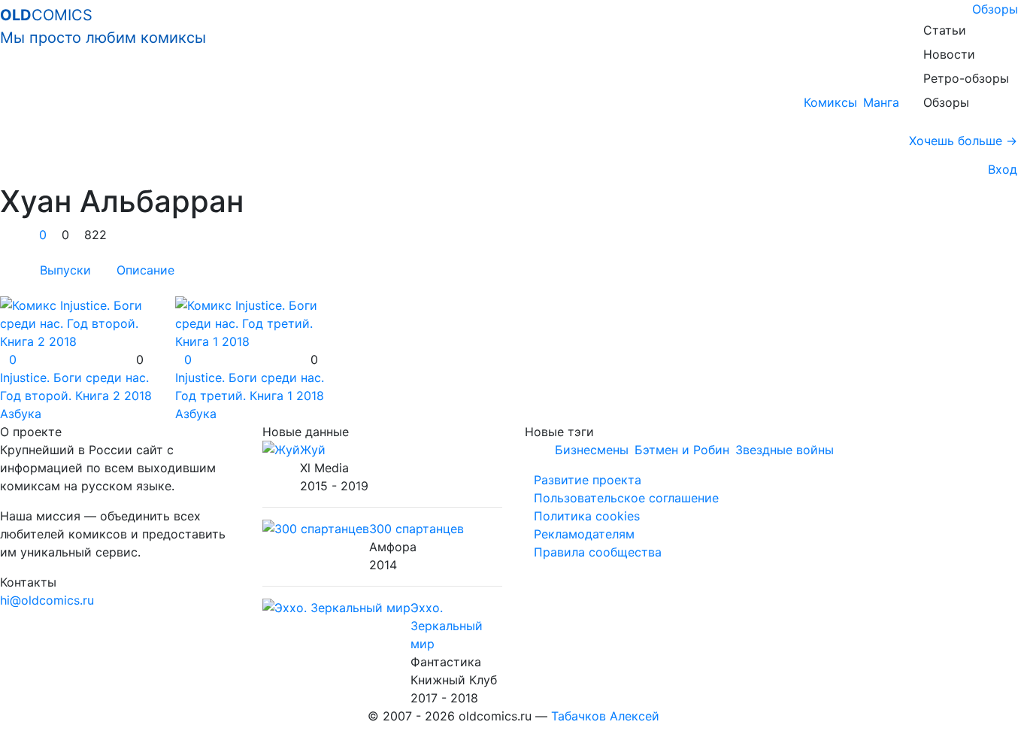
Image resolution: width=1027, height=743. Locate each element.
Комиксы (830, 102)
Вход (998, 169)
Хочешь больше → (963, 140)
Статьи (944, 30)
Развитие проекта (587, 479)
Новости (949, 54)
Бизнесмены (592, 449)
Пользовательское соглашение (626, 497)
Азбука (20, 413)
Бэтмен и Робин (682, 449)
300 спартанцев (416, 528)
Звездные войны (784, 449)
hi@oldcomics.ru (47, 600)
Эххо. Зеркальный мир (446, 625)
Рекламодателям (584, 533)
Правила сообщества (598, 552)
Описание (145, 269)
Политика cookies (587, 515)
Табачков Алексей (605, 715)
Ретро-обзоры (966, 78)
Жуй (313, 449)
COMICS (103, 26)
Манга (881, 102)
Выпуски (65, 269)
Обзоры (995, 9)
